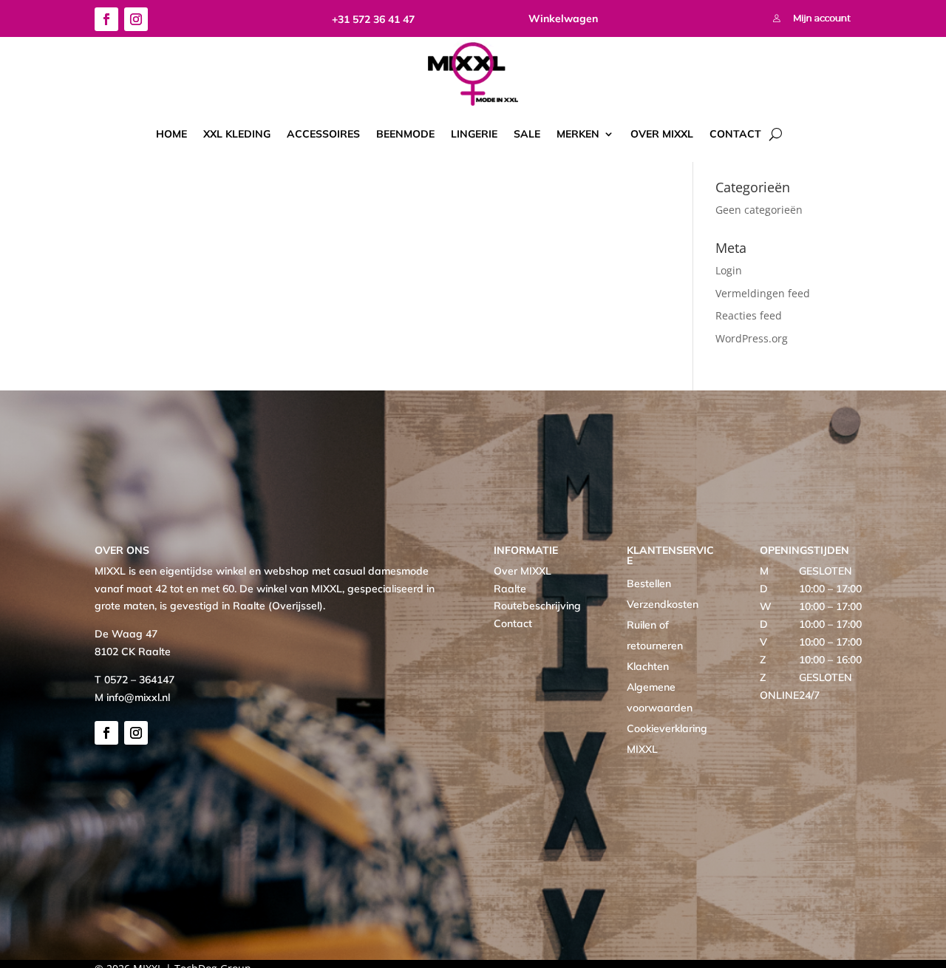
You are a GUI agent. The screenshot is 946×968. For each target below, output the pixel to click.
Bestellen (649, 583)
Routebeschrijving (537, 605)
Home (171, 134)
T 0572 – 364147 (134, 679)
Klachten (648, 666)
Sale (527, 134)
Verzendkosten (662, 604)
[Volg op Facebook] (106, 19)
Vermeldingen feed (762, 293)
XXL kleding (236, 134)
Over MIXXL (661, 134)
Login (728, 270)
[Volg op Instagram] (136, 19)
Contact (735, 134)
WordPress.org (751, 338)
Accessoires (323, 134)
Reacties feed (748, 315)
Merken (578, 134)
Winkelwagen (563, 18)
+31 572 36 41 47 (373, 19)
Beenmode (405, 134)
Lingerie (474, 134)
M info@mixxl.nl (132, 697)
